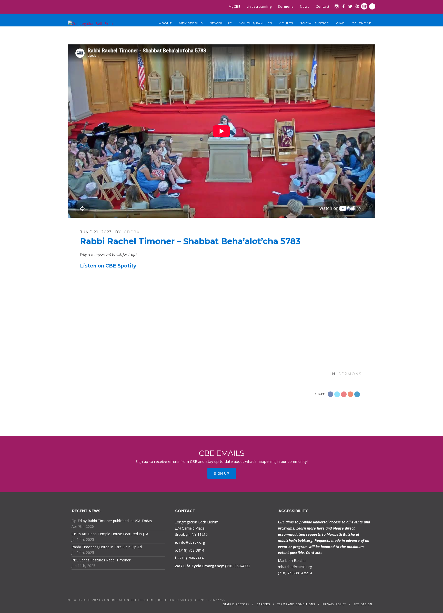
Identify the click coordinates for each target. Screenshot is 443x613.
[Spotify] (364, 6)
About (165, 23)
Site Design (363, 604)
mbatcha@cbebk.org (295, 540)
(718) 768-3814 (290, 572)
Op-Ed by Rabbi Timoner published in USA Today (112, 520)
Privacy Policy (334, 604)
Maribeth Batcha (292, 560)
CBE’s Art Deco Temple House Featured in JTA (110, 533)
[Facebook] (343, 6)
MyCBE (234, 6)
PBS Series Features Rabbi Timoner (101, 560)
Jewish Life (221, 23)
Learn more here (310, 528)
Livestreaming (259, 6)
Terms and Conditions (296, 604)
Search (372, 6)
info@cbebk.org (192, 542)
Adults (286, 23)
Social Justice (314, 23)
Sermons (286, 6)
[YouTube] (357, 6)
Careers (263, 604)
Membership (191, 23)
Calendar (362, 23)
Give (340, 23)
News (305, 6)
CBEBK (132, 232)
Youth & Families (255, 23)
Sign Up (221, 473)
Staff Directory (236, 604)
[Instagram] (336, 6)
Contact (322, 6)
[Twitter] (350, 6)
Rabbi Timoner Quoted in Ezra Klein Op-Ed (107, 546)
